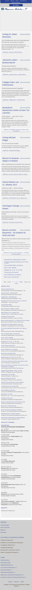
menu (17, 5)
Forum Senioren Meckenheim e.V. (9, 567)
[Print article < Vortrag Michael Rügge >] (22, 137)
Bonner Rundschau (5, 527)
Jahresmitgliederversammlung (8, 390)
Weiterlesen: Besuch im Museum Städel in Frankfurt (15, 174)
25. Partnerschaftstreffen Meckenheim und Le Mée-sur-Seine (16, 262)
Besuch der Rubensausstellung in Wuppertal (11, 409)
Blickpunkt (3, 530)
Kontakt (17, 0)
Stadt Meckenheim (23, 0)
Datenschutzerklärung (16, 2)
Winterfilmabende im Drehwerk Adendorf (10, 413)
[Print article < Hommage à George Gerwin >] (22, 205)
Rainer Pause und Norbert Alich (11, 277)
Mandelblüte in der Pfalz (6, 394)
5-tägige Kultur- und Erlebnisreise (9, 297)
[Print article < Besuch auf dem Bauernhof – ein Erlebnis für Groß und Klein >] (22, 230)
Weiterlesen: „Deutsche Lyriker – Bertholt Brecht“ (14, 74)
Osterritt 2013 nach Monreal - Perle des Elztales (12, 382)
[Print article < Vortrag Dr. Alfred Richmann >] (22, 34)
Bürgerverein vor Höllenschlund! (8, 405)
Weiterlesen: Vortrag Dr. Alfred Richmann (12, 52)
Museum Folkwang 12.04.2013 (8, 378)
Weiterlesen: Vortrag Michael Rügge (11, 150)
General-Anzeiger (5, 525)
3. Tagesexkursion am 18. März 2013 (9, 386)
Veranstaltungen (5, 425)
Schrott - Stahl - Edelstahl (10, 267)
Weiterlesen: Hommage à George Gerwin (12, 222)
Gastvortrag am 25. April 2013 (8, 374)
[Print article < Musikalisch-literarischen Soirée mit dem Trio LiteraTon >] (22, 107)
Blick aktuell (3, 532)
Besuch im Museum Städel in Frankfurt (10, 308)
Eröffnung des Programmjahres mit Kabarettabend (13, 417)
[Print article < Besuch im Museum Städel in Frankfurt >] (22, 158)
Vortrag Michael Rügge (6, 304)
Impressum (12, 0)
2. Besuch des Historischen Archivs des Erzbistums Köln (14, 361)
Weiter (21, 282)
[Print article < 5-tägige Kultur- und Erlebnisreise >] (22, 82)
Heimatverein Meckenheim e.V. (8, 572)
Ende (16, 283)
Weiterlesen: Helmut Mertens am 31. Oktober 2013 (15, 197)
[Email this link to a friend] (28, 34)
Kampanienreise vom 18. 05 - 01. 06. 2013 (11, 357)
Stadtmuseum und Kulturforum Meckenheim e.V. (12, 574)
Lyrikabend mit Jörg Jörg (7, 398)
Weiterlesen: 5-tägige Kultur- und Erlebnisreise (14, 99)
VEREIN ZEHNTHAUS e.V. (7, 565)
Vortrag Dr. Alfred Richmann (7, 289)
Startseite (7, 0)
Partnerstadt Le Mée (5, 562)
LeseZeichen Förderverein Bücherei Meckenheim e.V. (13, 577)
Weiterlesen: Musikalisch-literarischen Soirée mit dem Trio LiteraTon (16, 130)
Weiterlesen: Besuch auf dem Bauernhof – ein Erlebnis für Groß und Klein (16, 253)
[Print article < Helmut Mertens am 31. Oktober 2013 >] (22, 182)
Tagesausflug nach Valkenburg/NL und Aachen (15, 259)
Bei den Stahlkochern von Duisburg (12, 274)
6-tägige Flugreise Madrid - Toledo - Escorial (11, 370)
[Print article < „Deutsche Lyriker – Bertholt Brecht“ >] (22, 60)
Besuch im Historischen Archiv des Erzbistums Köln (13, 402)
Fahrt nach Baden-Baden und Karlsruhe (13, 265)
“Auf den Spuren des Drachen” (11, 272)
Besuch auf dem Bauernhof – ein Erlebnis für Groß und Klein (14, 232)
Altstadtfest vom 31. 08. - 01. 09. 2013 (13, 270)
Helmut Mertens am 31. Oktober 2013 (10, 312)
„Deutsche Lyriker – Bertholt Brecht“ (9, 293)
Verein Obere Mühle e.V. (6, 570)
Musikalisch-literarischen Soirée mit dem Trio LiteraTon (15, 110)
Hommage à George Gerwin (7, 316)
